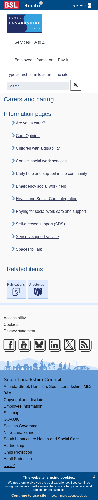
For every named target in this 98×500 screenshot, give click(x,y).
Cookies (11, 324)
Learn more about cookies (69, 495)
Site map (11, 413)
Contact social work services (41, 161)
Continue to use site (28, 495)
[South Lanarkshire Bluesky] (38, 345)
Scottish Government (22, 426)
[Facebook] (8, 345)
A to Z (39, 42)
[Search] (75, 85)
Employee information (33, 60)
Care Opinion (28, 136)
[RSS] (83, 345)
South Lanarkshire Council (32, 379)
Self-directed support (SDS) (40, 224)
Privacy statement (19, 331)
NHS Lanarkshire (19, 432)
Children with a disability (38, 148)
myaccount (79, 5)
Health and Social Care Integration (46, 199)
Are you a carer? (30, 123)
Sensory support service (37, 236)
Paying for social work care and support (51, 211)
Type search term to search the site (37, 74)
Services (22, 42)
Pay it (63, 60)
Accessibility (15, 318)
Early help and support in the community (51, 173)
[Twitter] (68, 345)
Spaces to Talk (29, 249)
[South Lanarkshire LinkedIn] (53, 345)
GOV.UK (11, 419)
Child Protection (18, 452)
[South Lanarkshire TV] (23, 345)
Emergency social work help (41, 186)
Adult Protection (18, 459)
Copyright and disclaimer (26, 400)
